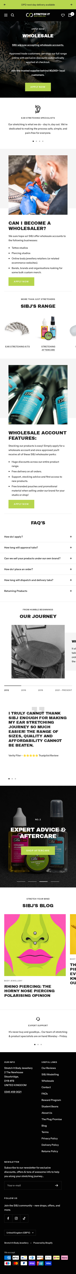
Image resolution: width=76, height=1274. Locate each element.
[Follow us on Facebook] (8, 1218)
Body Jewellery (13, 981)
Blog (44, 1125)
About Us (47, 1112)
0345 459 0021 (12, 1091)
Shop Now (38, 852)
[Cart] (70, 15)
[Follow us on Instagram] (16, 1218)
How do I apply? (13, 536)
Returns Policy (50, 1151)
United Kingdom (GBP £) (18, 1232)
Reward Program (51, 1100)
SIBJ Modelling (50, 1074)
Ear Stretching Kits (17, 346)
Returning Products (15, 591)
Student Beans (50, 1106)
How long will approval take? (21, 547)
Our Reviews (49, 1068)
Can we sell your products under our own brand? (32, 558)
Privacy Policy (50, 1138)
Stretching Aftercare (48, 348)
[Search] (12, 15)
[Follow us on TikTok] (24, 1218)
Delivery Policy (50, 1144)
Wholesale (48, 1080)
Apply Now (38, 87)
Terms (45, 1132)
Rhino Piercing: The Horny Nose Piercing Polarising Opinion (29, 991)
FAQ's (45, 1093)
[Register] (56, 1185)
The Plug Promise (52, 1119)
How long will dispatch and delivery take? (28, 580)
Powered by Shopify (42, 1242)
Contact (46, 1087)
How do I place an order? (18, 569)
